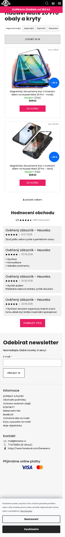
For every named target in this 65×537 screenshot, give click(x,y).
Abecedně (53, 28)
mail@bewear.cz (17, 441)
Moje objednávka (12, 425)
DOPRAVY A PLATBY (13, 396)
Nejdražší (41, 28)
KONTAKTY (9, 407)
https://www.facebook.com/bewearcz (29, 448)
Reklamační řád (11, 410)
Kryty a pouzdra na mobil (17, 421)
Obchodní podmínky (14, 399)
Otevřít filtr (32, 39)
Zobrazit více (32, 323)
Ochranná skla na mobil (16, 418)
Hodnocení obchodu (32, 213)
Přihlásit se (13, 373)
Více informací (26, 511)
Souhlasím (31, 529)
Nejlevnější (29, 28)
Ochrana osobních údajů (17, 403)
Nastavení (31, 519)
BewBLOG (8, 414)
